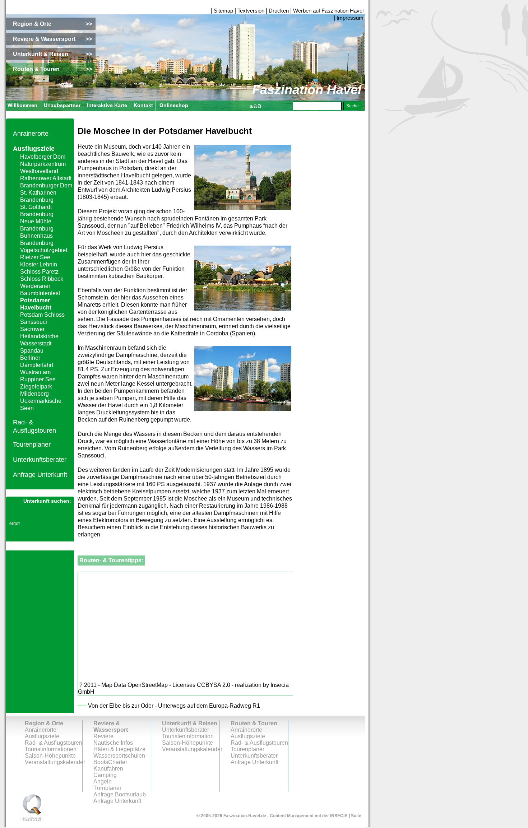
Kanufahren (108, 769)
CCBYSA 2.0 (213, 685)
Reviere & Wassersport (110, 726)
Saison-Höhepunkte (50, 756)
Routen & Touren (254, 723)
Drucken (279, 11)
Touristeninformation (188, 736)
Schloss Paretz (39, 272)
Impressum (350, 18)
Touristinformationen (51, 749)
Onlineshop (173, 105)
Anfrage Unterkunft (40, 474)
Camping (105, 775)
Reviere (103, 736)
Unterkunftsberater (39, 459)
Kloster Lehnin (38, 264)
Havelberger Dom (42, 157)
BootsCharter (110, 762)
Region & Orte (44, 723)
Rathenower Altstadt (45, 178)
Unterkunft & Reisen (189, 723)
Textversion (250, 11)
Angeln (102, 781)
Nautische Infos (113, 743)
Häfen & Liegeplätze (119, 749)
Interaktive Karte (107, 105)
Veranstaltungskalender (55, 762)
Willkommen (22, 105)
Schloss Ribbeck (41, 279)
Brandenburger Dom (46, 185)
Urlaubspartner (62, 105)
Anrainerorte (30, 133)
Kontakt (143, 105)
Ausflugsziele (34, 148)
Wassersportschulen (119, 756)
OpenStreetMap (148, 685)
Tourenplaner (32, 444)
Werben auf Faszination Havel (328, 11)
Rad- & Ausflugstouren (53, 743)
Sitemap (223, 11)
